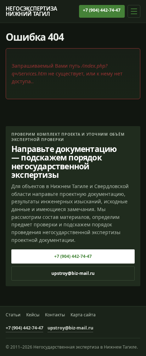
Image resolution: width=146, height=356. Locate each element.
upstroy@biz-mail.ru (73, 273)
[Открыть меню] (134, 11)
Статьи (13, 315)
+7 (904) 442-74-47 (101, 10)
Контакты (55, 315)
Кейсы (32, 315)
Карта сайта (83, 315)
